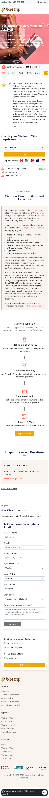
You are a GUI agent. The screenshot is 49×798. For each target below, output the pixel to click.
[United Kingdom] (32, 161)
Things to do (6, 755)
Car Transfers (7, 721)
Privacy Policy (7, 698)
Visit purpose (10, 584)
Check (24, 154)
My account (42, 2)
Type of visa (10, 574)
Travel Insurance (8, 732)
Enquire (38, 73)
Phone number (10, 553)
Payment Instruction (10, 702)
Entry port (9, 595)
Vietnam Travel (8, 725)
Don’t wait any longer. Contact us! (19, 639)
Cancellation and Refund (12, 705)
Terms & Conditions (10, 694)
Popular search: (11, 160)
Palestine (35, 67)
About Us (5, 691)
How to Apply (18, 73)
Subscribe (24, 665)
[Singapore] (43, 161)
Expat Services (7, 728)
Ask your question (14, 478)
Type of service (11, 564)
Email (7, 543)
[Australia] (37, 161)
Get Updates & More (13, 654)
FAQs (29, 73)
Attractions (6, 758)
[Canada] (21, 161)
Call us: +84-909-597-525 (12, 2)
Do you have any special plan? (18, 605)
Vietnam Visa (14, 67)
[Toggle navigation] (46, 9)
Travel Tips (6, 751)
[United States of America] (26, 161)
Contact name (11, 533)
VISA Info (5, 73)
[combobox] (24, 148)
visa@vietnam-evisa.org (33, 228)
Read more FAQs (9, 488)
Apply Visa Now (24, 433)
